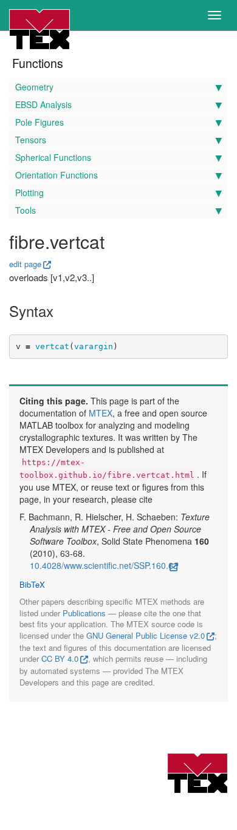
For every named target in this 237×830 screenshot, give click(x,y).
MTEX (100, 413)
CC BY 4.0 (59, 658)
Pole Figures (39, 122)
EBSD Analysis (43, 104)
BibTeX (32, 584)
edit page (25, 264)
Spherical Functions (53, 157)
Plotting (29, 192)
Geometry (34, 87)
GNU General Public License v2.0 (145, 635)
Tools (25, 210)
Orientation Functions (56, 175)
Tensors (30, 140)
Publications (84, 613)
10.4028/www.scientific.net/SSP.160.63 (104, 565)
